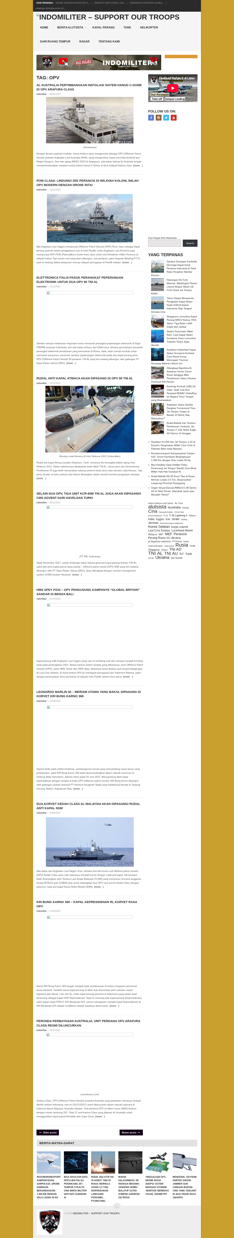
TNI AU (171, 553)
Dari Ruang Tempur (55, 41)
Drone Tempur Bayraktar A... (73, 3)
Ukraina (162, 557)
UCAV (151, 558)
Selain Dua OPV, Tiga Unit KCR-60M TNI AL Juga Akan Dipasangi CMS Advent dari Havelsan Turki (88, 496)
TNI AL (155, 553)
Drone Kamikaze (155, 516)
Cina (152, 511)
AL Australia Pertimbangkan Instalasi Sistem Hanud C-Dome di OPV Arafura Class (89, 87)
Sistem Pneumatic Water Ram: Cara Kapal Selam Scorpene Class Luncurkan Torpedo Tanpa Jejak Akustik (173, 338)
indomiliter (41, 94)
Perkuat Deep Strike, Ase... (109, 3)
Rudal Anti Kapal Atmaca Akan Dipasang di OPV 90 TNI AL (84, 378)
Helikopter (149, 27)
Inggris (160, 519)
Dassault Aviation (166, 512)
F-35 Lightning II (178, 515)
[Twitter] (166, 118)
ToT (181, 553)
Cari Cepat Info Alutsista (162, 238)
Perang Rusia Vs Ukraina (164, 537)
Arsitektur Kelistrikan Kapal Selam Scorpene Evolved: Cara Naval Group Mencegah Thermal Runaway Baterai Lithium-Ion (173, 356)
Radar (84, 41)
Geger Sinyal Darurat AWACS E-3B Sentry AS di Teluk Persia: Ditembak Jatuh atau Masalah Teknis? (173, 491)
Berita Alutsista (70, 27)
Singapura (153, 549)
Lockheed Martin (182, 530)
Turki (188, 554)
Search (190, 243)
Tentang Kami (109, 41)
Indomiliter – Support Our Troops (96, 1213)
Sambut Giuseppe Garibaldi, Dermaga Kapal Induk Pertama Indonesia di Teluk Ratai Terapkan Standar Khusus (174, 268)
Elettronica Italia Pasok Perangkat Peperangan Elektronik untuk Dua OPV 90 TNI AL (79, 280)
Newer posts (129, 1132)
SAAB (192, 546)
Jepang (184, 519)
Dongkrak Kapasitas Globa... (147, 3)
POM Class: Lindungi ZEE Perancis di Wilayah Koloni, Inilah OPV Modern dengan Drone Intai (87, 183)
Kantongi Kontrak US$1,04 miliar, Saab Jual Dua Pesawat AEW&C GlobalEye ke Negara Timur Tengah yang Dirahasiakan (174, 393)
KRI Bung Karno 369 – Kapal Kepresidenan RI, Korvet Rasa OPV (86, 904)
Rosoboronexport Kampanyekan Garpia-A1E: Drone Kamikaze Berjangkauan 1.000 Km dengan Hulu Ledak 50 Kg (173, 457)
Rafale (186, 541)
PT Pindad (177, 541)
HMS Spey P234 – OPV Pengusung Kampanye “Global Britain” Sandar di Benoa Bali (88, 592)
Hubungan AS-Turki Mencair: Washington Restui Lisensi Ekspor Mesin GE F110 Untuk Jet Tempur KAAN (174, 286)
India (151, 519)
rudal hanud (169, 546)
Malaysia (152, 534)
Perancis (180, 534)
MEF (168, 534)
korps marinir (179, 526)
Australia (174, 507)
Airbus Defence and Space (160, 503)
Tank (127, 27)
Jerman (153, 523)
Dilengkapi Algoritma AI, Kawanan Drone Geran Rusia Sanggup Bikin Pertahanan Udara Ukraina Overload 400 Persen (173, 375)
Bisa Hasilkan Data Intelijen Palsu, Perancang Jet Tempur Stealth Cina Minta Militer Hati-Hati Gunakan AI (173, 468)
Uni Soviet (176, 557)
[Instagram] (159, 118)
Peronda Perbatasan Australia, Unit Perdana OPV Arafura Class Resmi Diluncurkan (88, 1023)
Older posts (49, 1132)
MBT (161, 534)
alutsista (157, 506)
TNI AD (175, 549)
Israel (175, 519)
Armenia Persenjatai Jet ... (50, 8)
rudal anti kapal (155, 546)
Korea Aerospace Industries (171, 523)
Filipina (192, 515)
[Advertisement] (174, 178)
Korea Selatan (159, 526)
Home (44, 27)
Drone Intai (179, 512)
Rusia (181, 545)
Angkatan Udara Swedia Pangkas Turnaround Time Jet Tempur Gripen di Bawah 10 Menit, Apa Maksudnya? (173, 411)
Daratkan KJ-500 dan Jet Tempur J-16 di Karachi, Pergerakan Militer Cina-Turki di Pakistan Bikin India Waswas (173, 445)
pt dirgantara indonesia (159, 541)
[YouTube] (174, 118)
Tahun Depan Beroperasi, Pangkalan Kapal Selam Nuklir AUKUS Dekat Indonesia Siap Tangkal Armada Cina (172, 305)
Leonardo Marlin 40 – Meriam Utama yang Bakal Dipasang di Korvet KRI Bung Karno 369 (88, 694)
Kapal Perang (103, 27)
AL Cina (179, 503)
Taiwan (164, 550)
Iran (168, 519)
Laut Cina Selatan (159, 530)
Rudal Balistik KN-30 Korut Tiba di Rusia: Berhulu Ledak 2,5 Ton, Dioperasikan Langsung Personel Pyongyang (173, 479)
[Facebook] (151, 118)
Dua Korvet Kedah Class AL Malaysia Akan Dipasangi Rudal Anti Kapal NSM (88, 806)
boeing (185, 508)
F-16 (166, 515)
